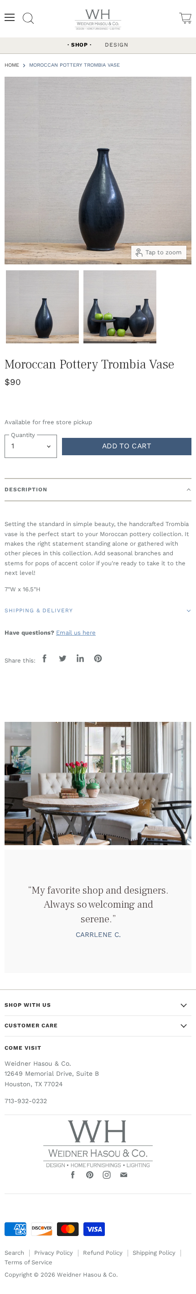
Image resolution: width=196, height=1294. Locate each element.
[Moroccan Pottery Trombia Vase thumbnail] (42, 305)
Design (117, 45)
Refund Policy (103, 1252)
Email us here (76, 632)
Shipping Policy (154, 1252)
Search (14, 1252)
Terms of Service (28, 1262)
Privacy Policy (53, 1252)
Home (12, 65)
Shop (79, 45)
